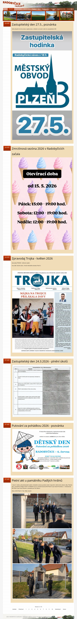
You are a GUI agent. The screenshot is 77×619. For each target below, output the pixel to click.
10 (52, 609)
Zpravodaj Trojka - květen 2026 (32, 258)
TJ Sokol (53, 9)
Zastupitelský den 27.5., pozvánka (34, 24)
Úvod (5, 9)
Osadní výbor (45, 9)
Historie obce (27, 9)
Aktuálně (11, 9)
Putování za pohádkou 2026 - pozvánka (38, 426)
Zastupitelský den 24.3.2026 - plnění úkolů (40, 361)
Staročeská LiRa (61, 9)
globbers (25, 618)
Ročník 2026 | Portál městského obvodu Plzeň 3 (29, 265)
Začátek (14, 609)
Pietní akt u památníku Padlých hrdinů (37, 480)
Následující (58, 609)
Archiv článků (18, 9)
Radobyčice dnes (36, 9)
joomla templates (32, 618)
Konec (64, 609)
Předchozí (21, 609)
